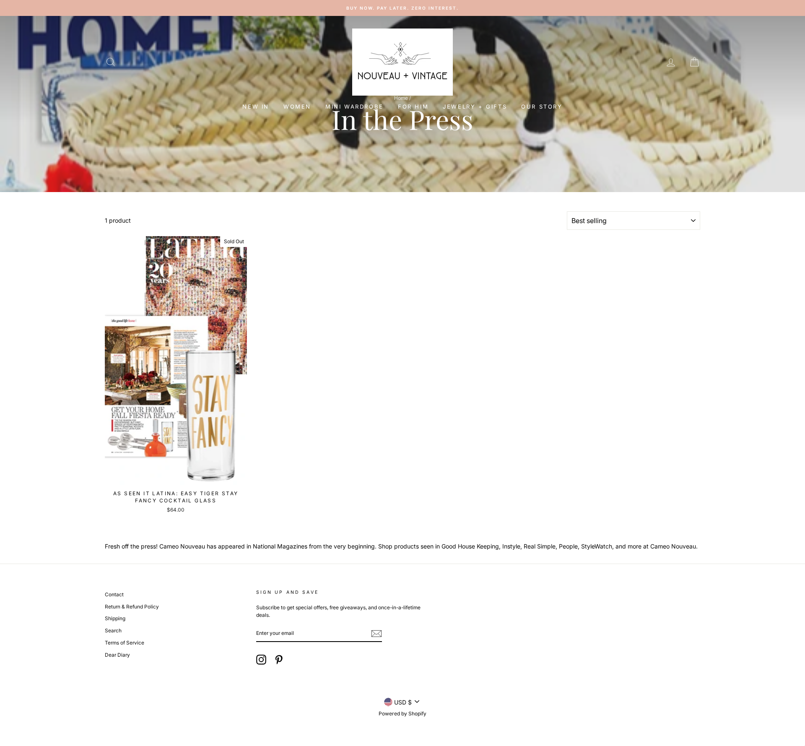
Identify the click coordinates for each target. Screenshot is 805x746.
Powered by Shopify (402, 713)
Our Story (541, 106)
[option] (346, 8)
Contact (114, 594)
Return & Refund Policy (132, 606)
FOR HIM (413, 106)
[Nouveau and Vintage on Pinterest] (279, 660)
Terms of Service (124, 642)
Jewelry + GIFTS (475, 106)
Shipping (115, 618)
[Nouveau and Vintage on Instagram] (261, 660)
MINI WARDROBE (354, 106)
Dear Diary (117, 655)
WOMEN (297, 106)
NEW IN (255, 106)
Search (113, 630)
